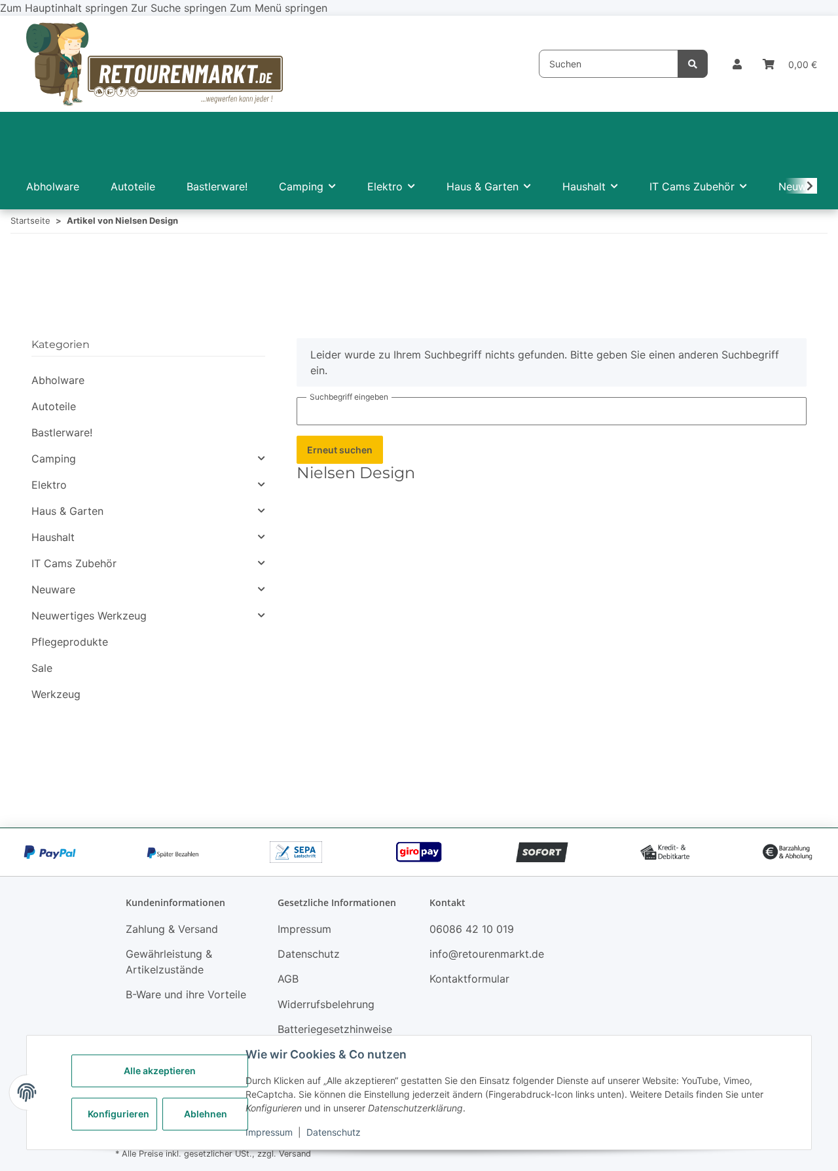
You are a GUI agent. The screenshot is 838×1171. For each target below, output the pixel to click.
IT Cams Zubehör (74, 563)
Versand (295, 1154)
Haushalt (53, 537)
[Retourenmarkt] (154, 64)
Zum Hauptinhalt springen (65, 7)
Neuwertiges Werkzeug (89, 615)
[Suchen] (693, 64)
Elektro (49, 484)
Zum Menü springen (278, 7)
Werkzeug (56, 694)
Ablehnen (205, 1113)
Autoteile (53, 406)
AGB (288, 978)
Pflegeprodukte (69, 641)
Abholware (57, 380)
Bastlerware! (61, 432)
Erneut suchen (340, 449)
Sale (41, 667)
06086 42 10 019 (471, 928)
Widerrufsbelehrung (326, 1004)
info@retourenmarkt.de (486, 953)
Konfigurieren (118, 1113)
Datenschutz (333, 1132)
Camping (53, 458)
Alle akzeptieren (160, 1070)
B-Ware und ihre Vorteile (186, 994)
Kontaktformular (469, 978)
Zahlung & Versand (172, 928)
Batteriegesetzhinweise (335, 1029)
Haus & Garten (67, 510)
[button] (737, 64)
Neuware (53, 589)
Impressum (269, 1132)
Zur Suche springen (180, 7)
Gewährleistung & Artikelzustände (169, 961)
